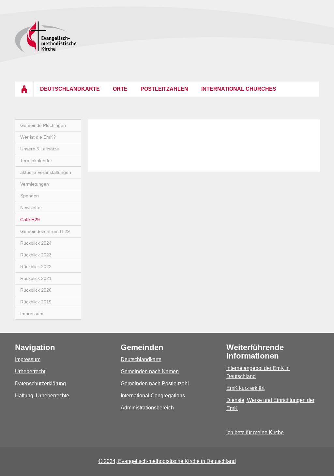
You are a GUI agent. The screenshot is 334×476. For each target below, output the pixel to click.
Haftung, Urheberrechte (42, 395)
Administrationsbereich (147, 407)
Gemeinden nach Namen (150, 371)
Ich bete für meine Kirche (255, 432)
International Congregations (153, 395)
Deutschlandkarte (141, 359)
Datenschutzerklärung (40, 383)
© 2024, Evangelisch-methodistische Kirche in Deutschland (167, 461)
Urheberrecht (30, 371)
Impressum (27, 359)
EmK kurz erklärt (245, 388)
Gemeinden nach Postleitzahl (155, 383)
